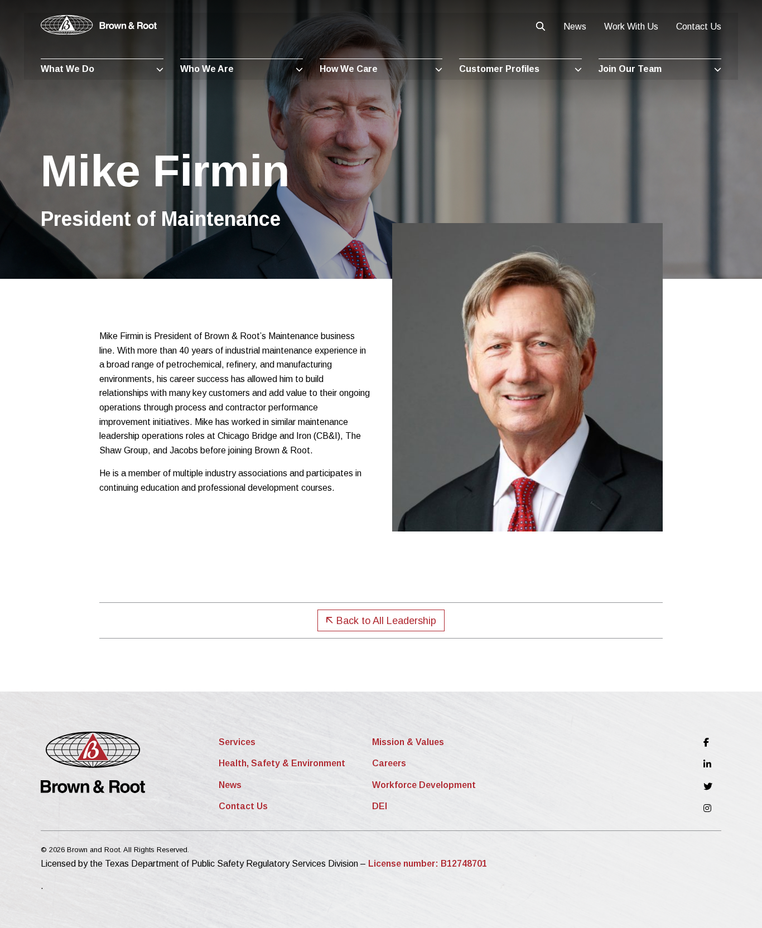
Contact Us (698, 26)
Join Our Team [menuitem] (630, 69)
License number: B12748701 (427, 863)
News (574, 26)
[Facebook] (708, 742)
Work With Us (631, 26)
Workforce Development (424, 785)
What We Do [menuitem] (67, 69)
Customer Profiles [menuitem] (499, 69)
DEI (379, 806)
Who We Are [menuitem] (207, 69)
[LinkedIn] (708, 764)
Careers (389, 763)
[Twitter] (708, 786)
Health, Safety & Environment (282, 763)
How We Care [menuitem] (349, 69)
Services (237, 742)
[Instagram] (708, 808)
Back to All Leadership (385, 620)
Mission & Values (408, 742)
